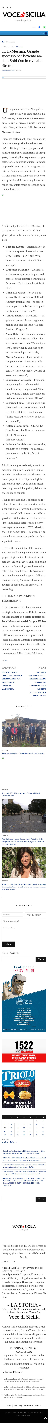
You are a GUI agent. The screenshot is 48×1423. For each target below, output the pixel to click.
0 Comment (19, 47)
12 (17, 1128)
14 (30, 1128)
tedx (6, 660)
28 (30, 1135)
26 (17, 1135)
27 (24, 1135)
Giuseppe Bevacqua (8, 70)
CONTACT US (28, 1406)
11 (11, 1128)
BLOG (15, 1406)
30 (43, 1135)
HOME (9, 1406)
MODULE (38, 1406)
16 (43, 1128)
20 (24, 1131)
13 (24, 1128)
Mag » (13, 1142)
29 (37, 1135)
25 (11, 1135)
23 (43, 1131)
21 (30, 1131)
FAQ (20, 1406)
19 (17, 1131)
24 (5, 1135)
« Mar (5, 1142)
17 (5, 1131)
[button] (4, 7)
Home (3, 42)
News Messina (10, 42)
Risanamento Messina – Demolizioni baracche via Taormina (23, 754)
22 (37, 1131)
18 (11, 1131)
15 (37, 1128)
